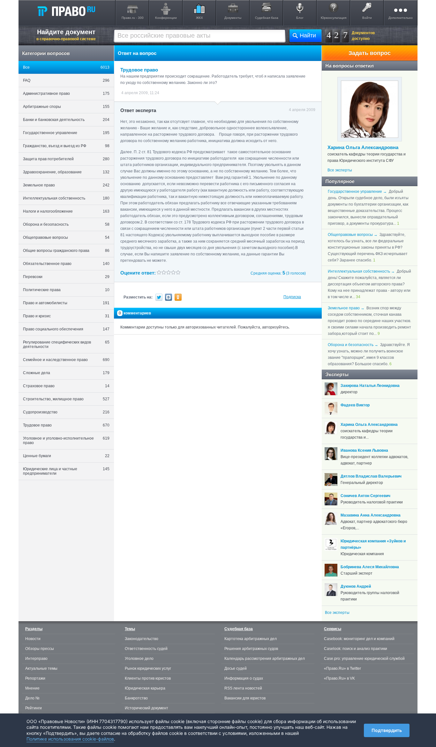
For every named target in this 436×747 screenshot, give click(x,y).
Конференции (166, 17)
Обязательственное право (66, 263)
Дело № (32, 698)
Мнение (32, 688)
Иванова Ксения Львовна (364, 450)
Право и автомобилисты (66, 303)
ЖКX (199, 17)
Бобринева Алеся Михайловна (370, 567)
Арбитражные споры (66, 106)
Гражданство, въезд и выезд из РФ (66, 146)
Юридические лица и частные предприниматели (66, 471)
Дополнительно (400, 17)
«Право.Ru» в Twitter (342, 668)
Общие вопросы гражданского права (66, 250)
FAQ (66, 80)
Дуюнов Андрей (356, 586)
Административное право (66, 93)
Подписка (292, 297)
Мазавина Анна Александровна (371, 515)
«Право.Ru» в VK (339, 678)
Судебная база (266, 17)
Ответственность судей (146, 648)
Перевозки (66, 277)
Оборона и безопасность (66, 224)
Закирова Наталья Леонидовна (370, 385)
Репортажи (35, 678)
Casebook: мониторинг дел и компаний (359, 639)
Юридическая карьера (145, 688)
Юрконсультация (333, 17)
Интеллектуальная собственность (66, 198)
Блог (300, 17)
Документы (232, 17)
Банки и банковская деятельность (66, 119)
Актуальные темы (41, 668)
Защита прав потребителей (66, 159)
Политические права (66, 290)
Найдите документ (66, 34)
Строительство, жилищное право (66, 399)
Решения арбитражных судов (251, 648)
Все (66, 67)
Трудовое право (66, 425)
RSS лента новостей (243, 688)
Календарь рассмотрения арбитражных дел (264, 658)
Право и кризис (66, 316)
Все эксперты (339, 170)
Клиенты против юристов (148, 678)
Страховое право (66, 386)
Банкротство (136, 698)
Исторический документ (146, 708)
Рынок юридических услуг (148, 668)
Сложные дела (66, 373)
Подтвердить (387, 730)
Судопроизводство (66, 412)
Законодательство (141, 639)
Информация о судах (243, 678)
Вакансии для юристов (245, 698)
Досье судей (235, 668)
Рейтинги (33, 708)
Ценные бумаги (66, 456)
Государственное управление (66, 133)
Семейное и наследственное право (66, 360)
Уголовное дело (139, 658)
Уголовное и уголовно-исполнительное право (66, 440)
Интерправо (36, 658)
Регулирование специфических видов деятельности (66, 344)
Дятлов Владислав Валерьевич (371, 476)
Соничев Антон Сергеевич (365, 496)
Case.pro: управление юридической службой (364, 658)
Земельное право (66, 185)
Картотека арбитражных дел (250, 639)
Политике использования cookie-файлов (70, 739)
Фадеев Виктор (355, 405)
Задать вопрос (370, 53)
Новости (33, 639)
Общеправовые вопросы (66, 237)
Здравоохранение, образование (66, 172)
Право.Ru (66, 11)
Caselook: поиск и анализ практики (355, 648)
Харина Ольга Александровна (362, 147)
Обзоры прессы (39, 648)
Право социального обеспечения (66, 329)
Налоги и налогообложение (66, 211)
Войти (367, 17)
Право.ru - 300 (133, 17)
